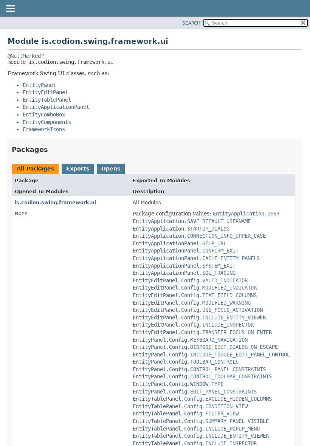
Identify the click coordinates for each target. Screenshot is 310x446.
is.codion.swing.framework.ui (55, 202)
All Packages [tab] (35, 169)
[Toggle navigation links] (10, 9)
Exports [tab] (77, 169)
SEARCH (191, 23)
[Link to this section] (53, 149)
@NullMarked (24, 56)
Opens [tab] (110, 169)
